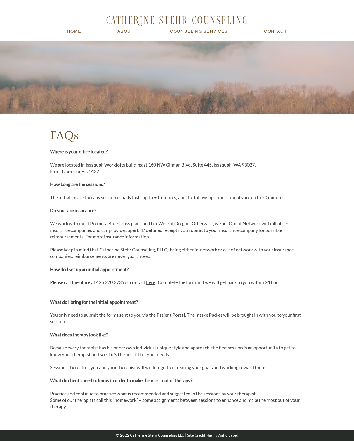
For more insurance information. (117, 236)
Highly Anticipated (222, 435)
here (150, 282)
